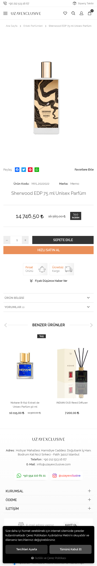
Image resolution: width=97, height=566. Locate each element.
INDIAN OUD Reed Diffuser (72, 402)
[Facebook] (17, 169)
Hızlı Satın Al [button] (48, 250)
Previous (5, 325)
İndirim (75, 218)
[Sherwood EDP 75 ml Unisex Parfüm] (48, 97)
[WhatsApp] (36, 169)
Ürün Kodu (21, 183)
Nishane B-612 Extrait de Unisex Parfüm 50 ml (25, 404)
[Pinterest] (30, 169)
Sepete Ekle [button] (63, 240)
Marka (63, 183)
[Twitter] (23, 169)
